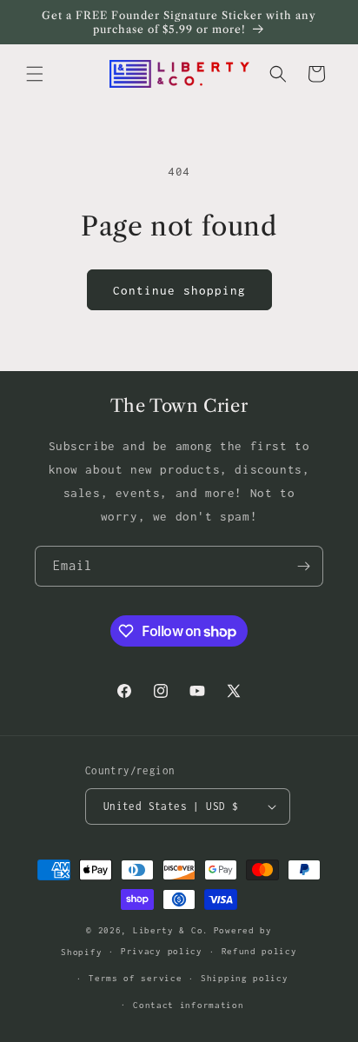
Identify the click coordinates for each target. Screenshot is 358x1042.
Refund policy (259, 951)
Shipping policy (244, 978)
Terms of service (135, 978)
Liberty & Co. (171, 930)
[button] (35, 74)
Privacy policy (161, 951)
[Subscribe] (303, 566)
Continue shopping (179, 290)
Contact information (188, 1005)
